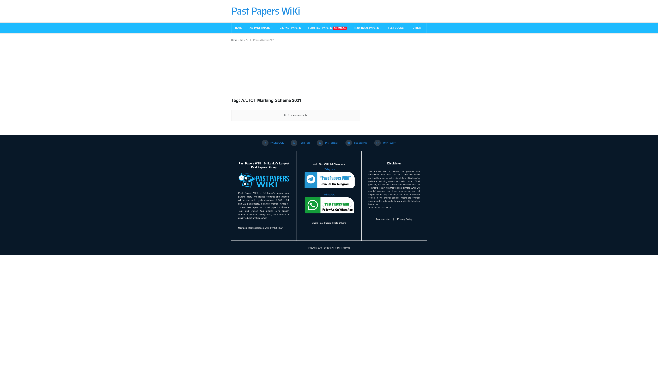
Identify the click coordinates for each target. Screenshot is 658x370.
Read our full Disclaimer (379, 207)
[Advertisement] (295, 69)
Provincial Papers (366, 27)
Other (417, 27)
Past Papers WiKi (265, 11)
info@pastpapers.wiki (258, 227)
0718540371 (277, 227)
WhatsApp (329, 194)
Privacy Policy (404, 219)
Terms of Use (383, 219)
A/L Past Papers (259, 27)
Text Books (396, 27)
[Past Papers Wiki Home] (263, 180)
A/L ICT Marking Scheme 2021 (260, 39)
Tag (241, 39)
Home (238, 27)
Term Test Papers (327, 27)
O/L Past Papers (290, 27)
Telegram (330, 169)
